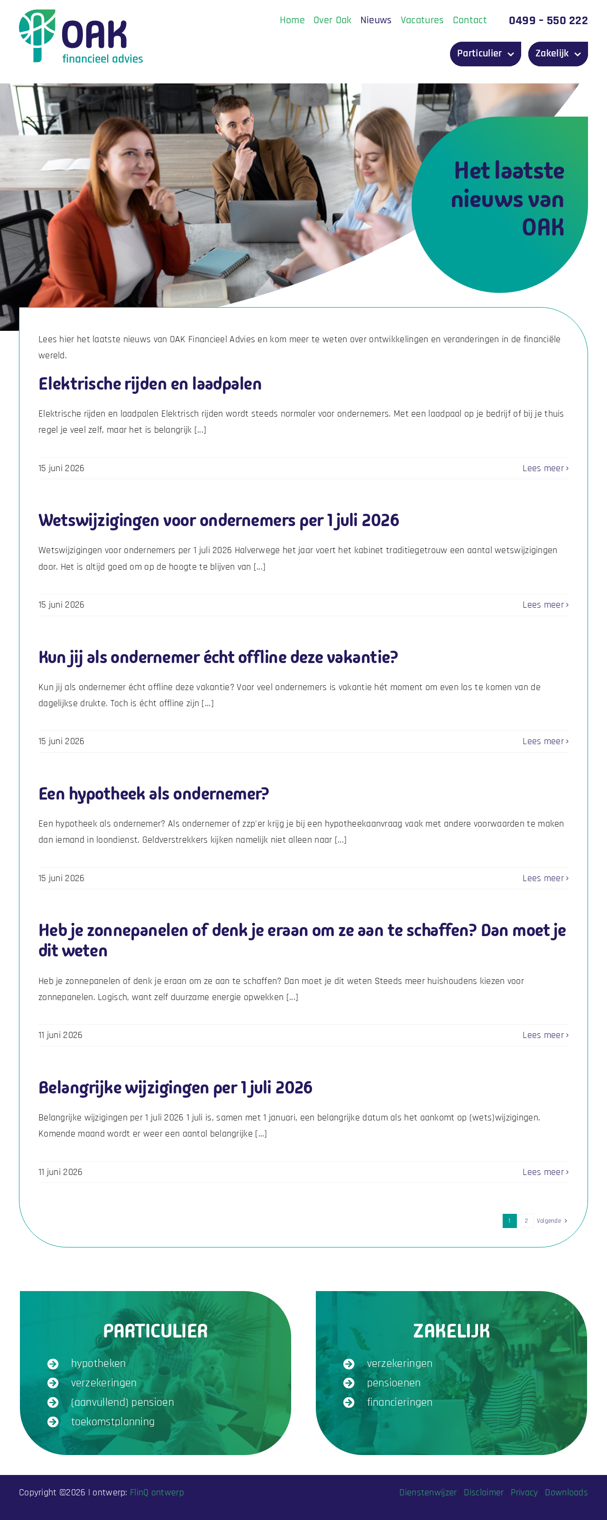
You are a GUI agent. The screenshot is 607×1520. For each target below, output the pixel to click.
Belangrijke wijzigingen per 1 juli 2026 (175, 1087)
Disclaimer (484, 1492)
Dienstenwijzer (428, 1492)
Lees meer (543, 468)
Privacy (524, 1492)
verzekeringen (104, 1383)
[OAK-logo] (81, 14)
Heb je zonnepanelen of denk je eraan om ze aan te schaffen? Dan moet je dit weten (302, 940)
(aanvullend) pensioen (122, 1402)
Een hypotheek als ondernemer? (153, 794)
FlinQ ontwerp (157, 1492)
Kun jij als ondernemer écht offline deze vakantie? (218, 657)
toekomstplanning (113, 1422)
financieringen (400, 1402)
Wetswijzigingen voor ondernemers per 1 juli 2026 (218, 520)
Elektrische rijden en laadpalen (150, 384)
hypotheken (98, 1363)
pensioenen (394, 1383)
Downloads (566, 1492)
